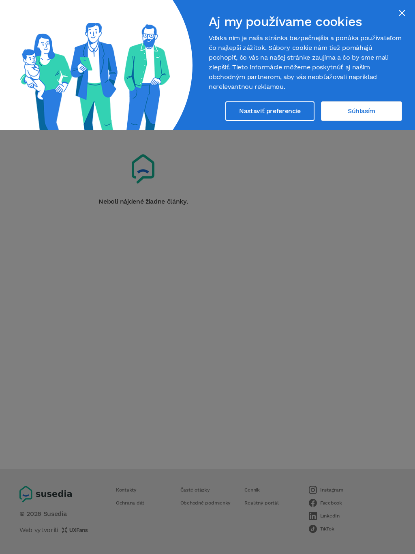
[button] (402, 13)
